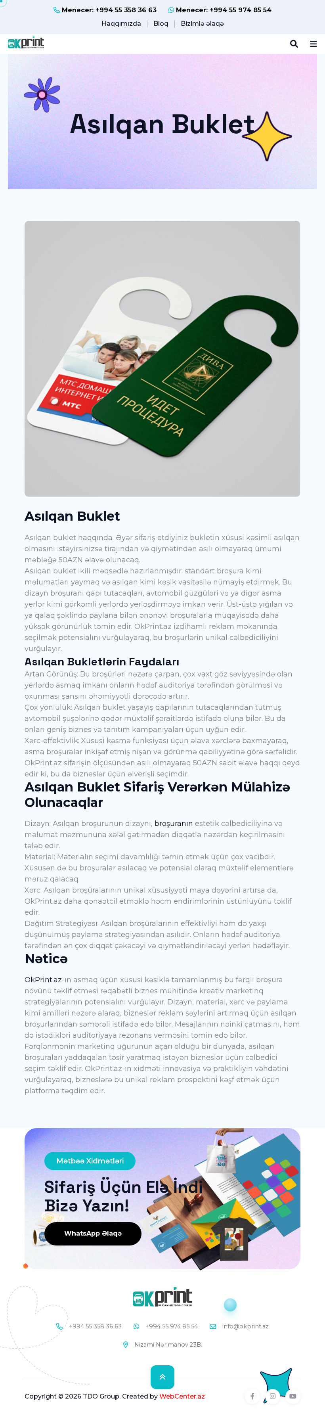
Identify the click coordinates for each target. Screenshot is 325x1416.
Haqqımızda (121, 23)
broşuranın (174, 823)
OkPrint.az (43, 979)
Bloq (160, 23)
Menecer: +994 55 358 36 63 (108, 10)
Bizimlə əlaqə (202, 23)
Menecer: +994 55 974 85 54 (222, 10)
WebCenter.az (182, 1396)
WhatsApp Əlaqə (93, 1233)
